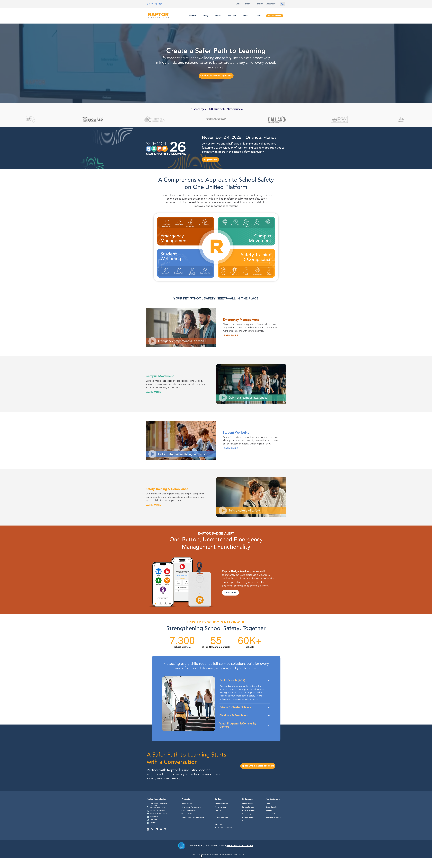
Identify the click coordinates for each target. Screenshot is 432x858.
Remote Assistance (273, 817)
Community (270, 4)
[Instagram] (165, 829)
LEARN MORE (230, 336)
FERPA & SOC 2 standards (240, 846)
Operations (219, 821)
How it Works (186, 804)
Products (192, 16)
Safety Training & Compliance (192, 817)
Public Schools (247, 804)
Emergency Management (191, 807)
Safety (217, 814)
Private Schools (248, 807)
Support (247, 4)
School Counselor (221, 804)
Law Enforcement (221, 817)
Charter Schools (248, 810)
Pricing (205, 16)
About (245, 16)
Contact (258, 16)
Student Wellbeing (188, 814)
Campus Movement (189, 810)
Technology (219, 824)
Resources (232, 16)
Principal (218, 810)
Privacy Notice (239, 854)
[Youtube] (161, 829)
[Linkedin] (156, 829)
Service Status (271, 814)
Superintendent (220, 807)
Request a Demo (274, 16)
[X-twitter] (152, 829)
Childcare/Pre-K (248, 817)
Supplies (259, 4)
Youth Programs (248, 814)
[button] (282, 4)
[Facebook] (148, 829)
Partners (218, 16)
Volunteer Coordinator (223, 828)
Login (238, 4)
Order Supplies (271, 807)
